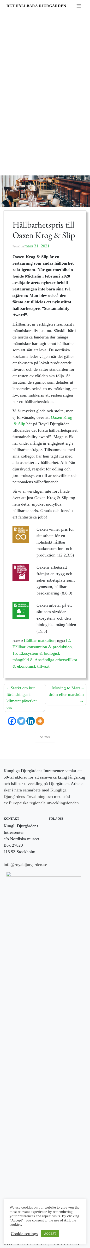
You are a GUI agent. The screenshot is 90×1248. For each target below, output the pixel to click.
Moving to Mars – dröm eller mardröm (66, 691)
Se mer (45, 737)
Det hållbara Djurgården (36, 6)
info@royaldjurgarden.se (25, 864)
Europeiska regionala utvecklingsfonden (44, 803)
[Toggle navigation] (79, 5)
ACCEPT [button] (50, 1233)
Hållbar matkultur (39, 640)
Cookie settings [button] (24, 1234)
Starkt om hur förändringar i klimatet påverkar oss (21, 698)
